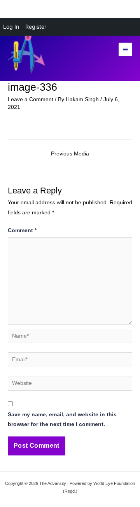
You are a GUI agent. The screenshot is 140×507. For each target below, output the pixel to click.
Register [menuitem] (35, 26)
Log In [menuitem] (11, 26)
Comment (22, 230)
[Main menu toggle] (126, 50)
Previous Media (70, 154)
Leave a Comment (30, 99)
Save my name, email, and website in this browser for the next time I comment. (62, 419)
